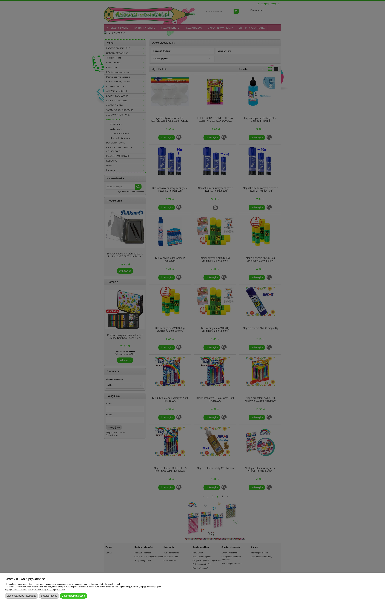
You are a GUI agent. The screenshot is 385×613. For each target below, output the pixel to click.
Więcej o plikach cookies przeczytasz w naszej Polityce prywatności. (35, 589)
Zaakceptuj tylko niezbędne (21, 595)
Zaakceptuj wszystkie (73, 595)
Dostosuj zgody (49, 595)
